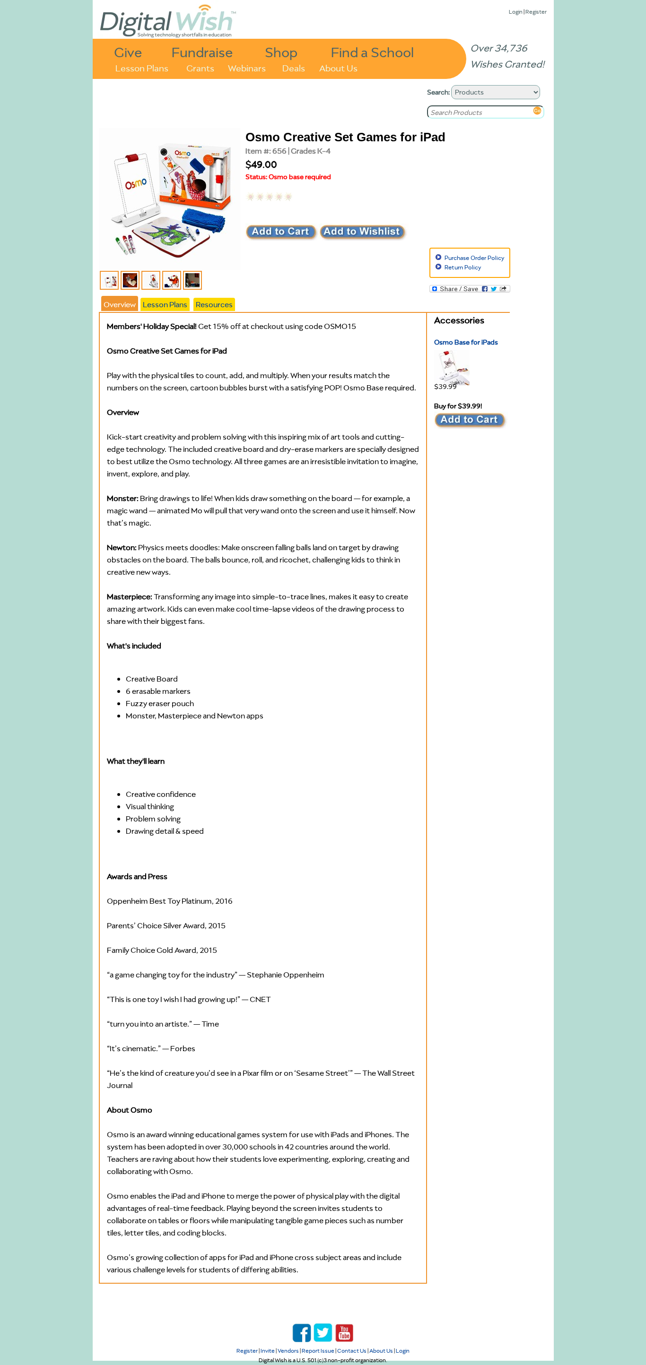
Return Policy (463, 267)
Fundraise (202, 51)
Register (536, 12)
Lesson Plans (141, 67)
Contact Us (352, 1351)
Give (128, 51)
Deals (293, 67)
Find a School (372, 51)
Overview (120, 304)
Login (516, 12)
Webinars (247, 67)
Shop (281, 51)
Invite (268, 1351)
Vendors (288, 1351)
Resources (214, 304)
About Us (338, 67)
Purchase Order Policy (474, 258)
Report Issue (318, 1351)
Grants (200, 67)
